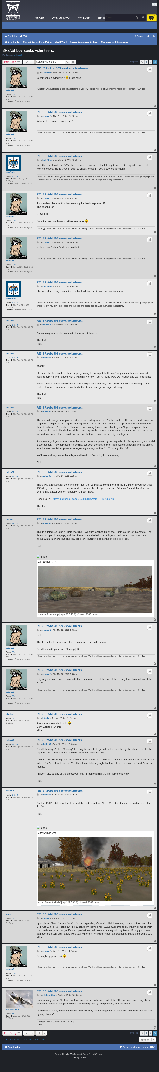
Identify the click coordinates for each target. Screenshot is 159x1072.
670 (14, 94)
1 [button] (146, 62)
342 (14, 1013)
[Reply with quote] (149, 69)
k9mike (9, 714)
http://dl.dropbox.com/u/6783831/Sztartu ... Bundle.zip (83, 498)
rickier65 (18, 55)
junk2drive (11, 172)
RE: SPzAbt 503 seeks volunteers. (63, 68)
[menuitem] (23, 36)
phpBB (69, 1054)
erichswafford (12, 1009)
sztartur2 (10, 90)
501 (14, 718)
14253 (15, 325)
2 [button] (150, 62)
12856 (15, 176)
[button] (142, 62)
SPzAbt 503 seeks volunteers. (28, 50)
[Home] (13, 11)
